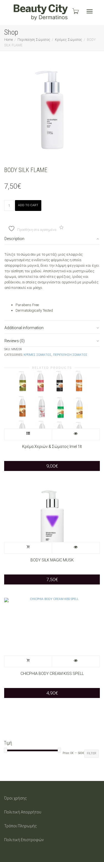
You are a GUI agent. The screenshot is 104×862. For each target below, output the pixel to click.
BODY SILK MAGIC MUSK (52, 560)
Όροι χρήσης (15, 798)
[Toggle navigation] (89, 11)
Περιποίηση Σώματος (33, 40)
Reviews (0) (14, 341)
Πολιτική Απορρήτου (22, 812)
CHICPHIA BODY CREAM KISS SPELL (52, 673)
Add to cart (28, 205)
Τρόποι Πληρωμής (20, 826)
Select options (28, 434)
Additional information (24, 328)
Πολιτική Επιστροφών (24, 840)
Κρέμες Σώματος (68, 40)
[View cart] (75, 11)
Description (14, 238)
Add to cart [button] (28, 547)
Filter (91, 753)
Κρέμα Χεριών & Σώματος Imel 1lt (52, 446)
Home (8, 40)
